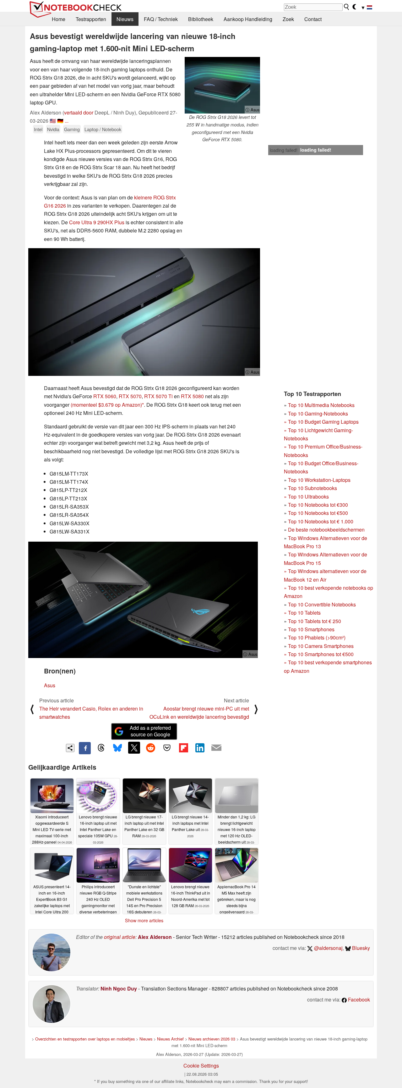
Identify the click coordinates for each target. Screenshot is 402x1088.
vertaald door (78, 112)
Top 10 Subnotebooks (312, 488)
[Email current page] (216, 748)
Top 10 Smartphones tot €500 (319, 654)
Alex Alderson (155, 936)
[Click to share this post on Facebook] (85, 748)
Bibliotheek (200, 19)
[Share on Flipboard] (183, 748)
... (66, 120)
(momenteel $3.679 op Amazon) (106, 404)
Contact (313, 19)
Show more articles (144, 920)
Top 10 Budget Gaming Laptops (321, 421)
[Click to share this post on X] (134, 748)
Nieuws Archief (170, 1039)
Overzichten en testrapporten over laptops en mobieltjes (85, 1039)
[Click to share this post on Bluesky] (117, 748)
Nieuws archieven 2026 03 (211, 1039)
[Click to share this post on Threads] (101, 748)
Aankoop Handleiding (248, 19)
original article (119, 936)
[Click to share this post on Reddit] (150, 748)
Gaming (72, 129)
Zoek (288, 19)
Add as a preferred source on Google (150, 731)
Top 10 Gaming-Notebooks (318, 413)
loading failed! (283, 150)
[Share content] (70, 748)
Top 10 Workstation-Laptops (319, 479)
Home (58, 19)
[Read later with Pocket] (167, 748)
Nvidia (53, 129)
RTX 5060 (104, 396)
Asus (49, 685)
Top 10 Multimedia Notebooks (321, 405)
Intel (38, 129)
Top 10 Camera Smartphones (321, 646)
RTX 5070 (130, 396)
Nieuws (125, 19)
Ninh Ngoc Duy (118, 988)
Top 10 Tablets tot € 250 (314, 621)
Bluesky (360, 947)
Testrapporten (91, 19)
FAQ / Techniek (161, 19)
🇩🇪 (60, 120)
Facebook (358, 999)
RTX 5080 (192, 396)
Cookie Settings (201, 1065)
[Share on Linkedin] (200, 748)
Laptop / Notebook (102, 129)
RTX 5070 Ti (158, 396)
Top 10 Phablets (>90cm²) (316, 637)
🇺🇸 (53, 120)
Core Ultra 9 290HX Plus (96, 222)
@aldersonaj (328, 947)
